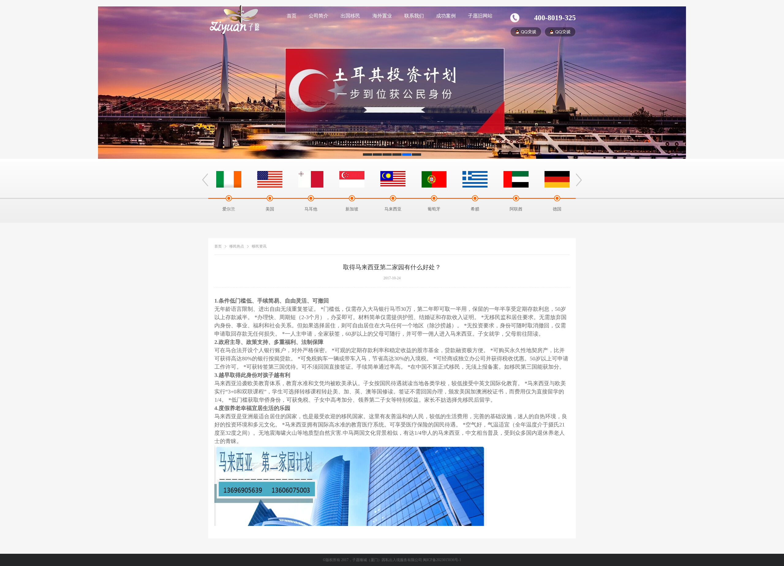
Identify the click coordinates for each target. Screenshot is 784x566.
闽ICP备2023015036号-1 (442, 560)
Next (579, 179)
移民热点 (236, 246)
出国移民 (350, 15)
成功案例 (446, 15)
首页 (291, 15)
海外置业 (382, 15)
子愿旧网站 (480, 15)
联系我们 (414, 15)
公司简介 (318, 15)
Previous (205, 179)
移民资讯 (259, 246)
